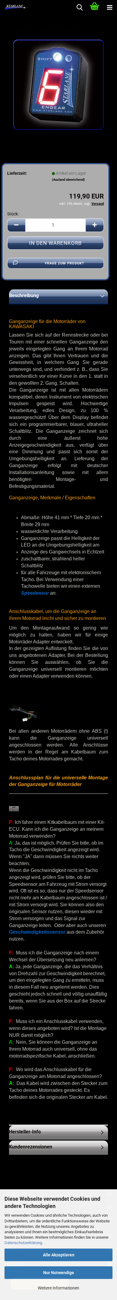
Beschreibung (24, 295)
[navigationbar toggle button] (109, 7)
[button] (16, 225)
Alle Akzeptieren (58, 1254)
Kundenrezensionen (30, 1147)
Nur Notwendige (58, 1272)
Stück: (13, 213)
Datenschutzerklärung (23, 1242)
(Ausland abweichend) (68, 180)
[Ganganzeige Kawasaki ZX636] (58, 84)
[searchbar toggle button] (79, 7)
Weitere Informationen (58, 1288)
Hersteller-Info (25, 1132)
